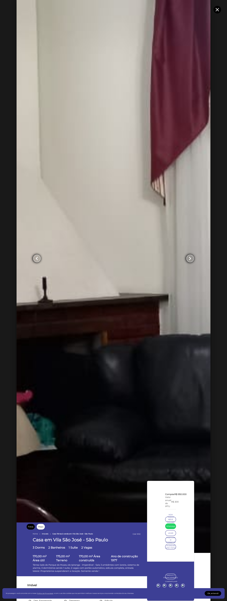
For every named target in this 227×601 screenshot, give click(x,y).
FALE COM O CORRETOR (170, 570)
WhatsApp (170, 556)
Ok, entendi (212, 593)
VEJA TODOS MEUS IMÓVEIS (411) (170, 549)
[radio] (30, 526)
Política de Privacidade (45, 593)
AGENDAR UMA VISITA (171, 577)
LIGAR (170, 563)
